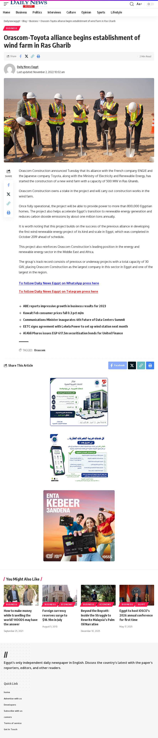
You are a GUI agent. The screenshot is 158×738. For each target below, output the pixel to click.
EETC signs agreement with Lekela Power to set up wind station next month (75, 326)
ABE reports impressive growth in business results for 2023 (64, 306)
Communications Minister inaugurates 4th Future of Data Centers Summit (74, 320)
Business (11, 28)
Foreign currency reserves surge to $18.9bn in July (54, 615)
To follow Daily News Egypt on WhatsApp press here (59, 283)
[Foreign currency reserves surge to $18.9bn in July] (59, 595)
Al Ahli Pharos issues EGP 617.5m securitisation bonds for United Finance (73, 333)
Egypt (142, 604)
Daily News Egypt (28, 66)
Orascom (39, 350)
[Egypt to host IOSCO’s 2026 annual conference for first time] (136, 595)
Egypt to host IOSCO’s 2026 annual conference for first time (136, 615)
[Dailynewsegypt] (28, 4)
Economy (66, 604)
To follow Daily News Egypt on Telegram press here (58, 291)
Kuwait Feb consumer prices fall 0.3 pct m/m (53, 313)
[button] (7, 4)
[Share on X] (26, 56)
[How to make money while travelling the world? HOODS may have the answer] (21, 595)
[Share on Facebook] (20, 56)
